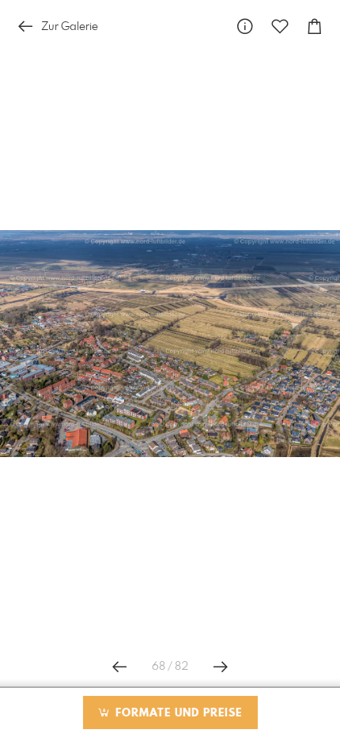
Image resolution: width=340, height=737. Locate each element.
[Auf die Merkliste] (279, 26)
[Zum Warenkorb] (314, 26)
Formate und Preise (176, 713)
